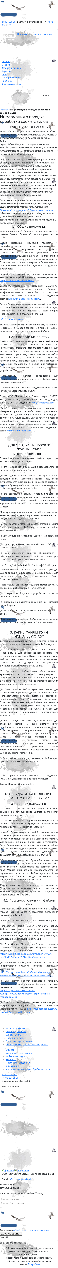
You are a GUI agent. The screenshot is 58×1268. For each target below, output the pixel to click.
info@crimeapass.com (11, 319)
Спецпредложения (11, 77)
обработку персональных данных (31, 1230)
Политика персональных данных (34, 34)
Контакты (11, 1059)
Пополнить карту (15, 1037)
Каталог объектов (11, 67)
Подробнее (34, 1264)
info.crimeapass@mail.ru (21, 1179)
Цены (4, 74)
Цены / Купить (13, 1034)
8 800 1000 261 (9, 21)
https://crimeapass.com (19, 430)
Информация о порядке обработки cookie (28, 1069)
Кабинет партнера (15, 1056)
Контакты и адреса (11, 84)
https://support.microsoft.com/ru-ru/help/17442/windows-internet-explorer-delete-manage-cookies (25, 993)
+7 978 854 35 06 (10, 1077)
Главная (6, 61)
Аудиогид (6, 71)
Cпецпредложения (16, 1031)
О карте (6, 64)
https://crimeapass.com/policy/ (24, 298)
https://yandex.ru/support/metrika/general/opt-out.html (26, 210)
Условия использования (19, 1053)
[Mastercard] (22, 1118)
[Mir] (22, 1138)
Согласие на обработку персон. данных (27, 1044)
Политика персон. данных (19, 1041)
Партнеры (7, 80)
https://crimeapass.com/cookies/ (17, 280)
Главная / (5, 109)
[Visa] (22, 1097)
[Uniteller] (22, 1158)
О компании (12, 1065)
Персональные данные (18, 1062)
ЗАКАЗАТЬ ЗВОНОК (11, 1233)
